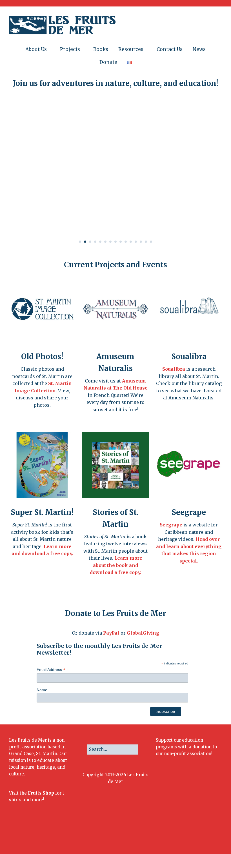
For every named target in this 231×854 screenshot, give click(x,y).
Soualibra (173, 369)
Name (42, 690)
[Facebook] (160, 835)
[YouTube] (193, 835)
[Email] (204, 835)
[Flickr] (185, 835)
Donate (108, 62)
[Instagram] (177, 835)
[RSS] (217, 835)
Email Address (51, 669)
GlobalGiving (143, 633)
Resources (130, 49)
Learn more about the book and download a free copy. (116, 565)
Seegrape (171, 525)
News (199, 49)
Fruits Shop (41, 793)
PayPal (111, 633)
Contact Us (170, 49)
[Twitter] (168, 835)
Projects (70, 49)
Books (100, 49)
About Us (36, 49)
